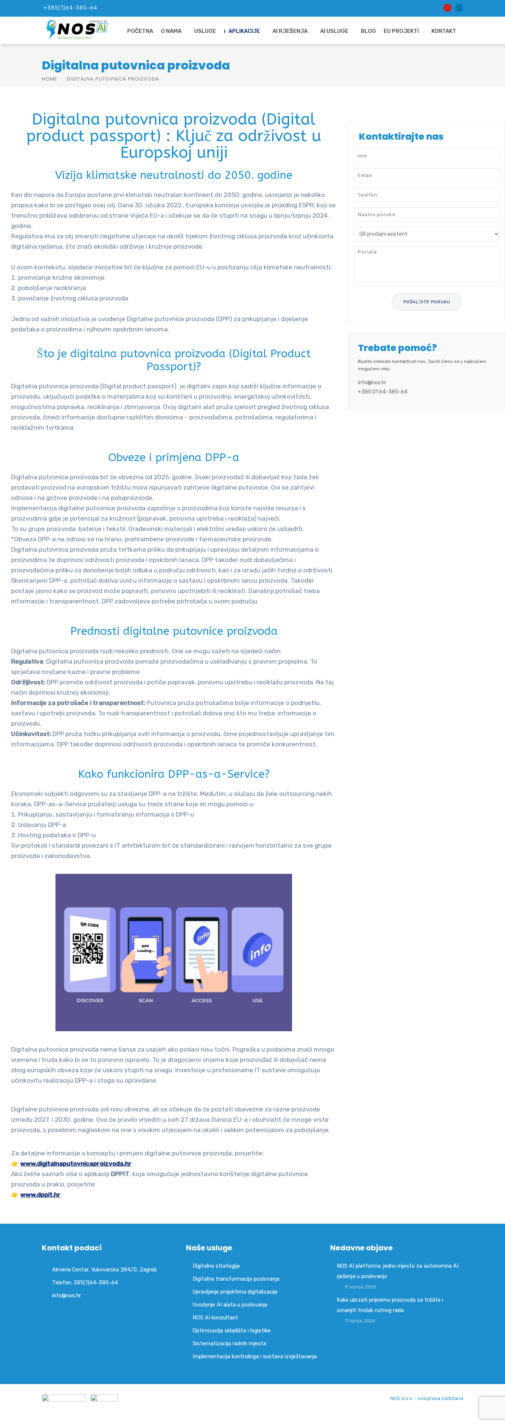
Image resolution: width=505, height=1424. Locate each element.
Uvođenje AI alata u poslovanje (230, 1304)
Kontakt (443, 31)
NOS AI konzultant (215, 1317)
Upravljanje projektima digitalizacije (235, 1291)
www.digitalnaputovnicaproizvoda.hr (76, 1163)
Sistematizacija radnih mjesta (229, 1343)
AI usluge (334, 31)
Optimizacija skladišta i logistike (232, 1330)
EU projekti (401, 31)
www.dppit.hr (40, 1194)
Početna (140, 31)
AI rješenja (290, 31)
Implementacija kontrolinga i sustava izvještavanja (255, 1356)
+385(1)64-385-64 (70, 8)
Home (49, 78)
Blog (368, 31)
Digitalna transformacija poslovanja (236, 1278)
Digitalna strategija (216, 1266)
